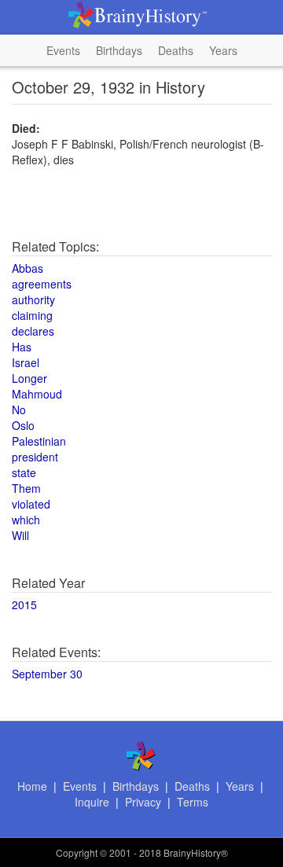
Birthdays (119, 50)
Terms (192, 802)
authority (33, 299)
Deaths (175, 50)
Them (26, 488)
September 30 (47, 673)
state (24, 472)
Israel (25, 362)
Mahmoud (37, 394)
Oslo (23, 425)
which (26, 519)
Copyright (76, 852)
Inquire (92, 802)
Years (223, 50)
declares (33, 331)
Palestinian (39, 441)
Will (20, 535)
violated (31, 504)
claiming (32, 315)
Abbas (27, 268)
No (19, 409)
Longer (29, 378)
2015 (24, 604)
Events (63, 50)
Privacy (143, 802)
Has (21, 347)
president (35, 457)
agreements (42, 284)
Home (32, 786)
